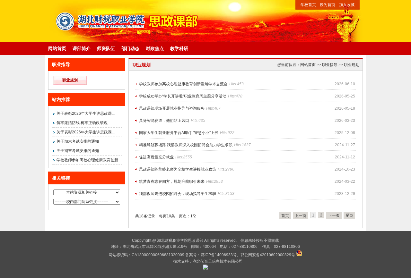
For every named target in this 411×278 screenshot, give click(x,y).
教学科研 (179, 48)
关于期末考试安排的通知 (78, 141)
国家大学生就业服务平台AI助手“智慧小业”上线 (178, 133)
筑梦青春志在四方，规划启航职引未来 (172, 181)
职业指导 (329, 65)
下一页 (334, 215)
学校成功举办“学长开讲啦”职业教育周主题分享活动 (182, 96)
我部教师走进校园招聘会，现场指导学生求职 (177, 193)
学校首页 (308, 5)
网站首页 (57, 48)
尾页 (349, 215)
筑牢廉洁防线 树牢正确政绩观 (82, 123)
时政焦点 (155, 48)
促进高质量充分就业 (156, 157)
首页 (285, 216)
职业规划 (70, 80)
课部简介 (82, 48)
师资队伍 (106, 48)
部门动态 (130, 48)
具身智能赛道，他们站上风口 (164, 120)
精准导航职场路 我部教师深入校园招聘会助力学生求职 (185, 145)
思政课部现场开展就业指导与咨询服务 (172, 108)
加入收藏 (346, 5)
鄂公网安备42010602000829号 (267, 255)
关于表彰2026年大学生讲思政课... (86, 113)
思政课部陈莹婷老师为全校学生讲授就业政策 (177, 169)
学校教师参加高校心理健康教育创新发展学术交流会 (183, 84)
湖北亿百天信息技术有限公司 (218, 261)
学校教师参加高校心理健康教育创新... (89, 160)
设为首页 (327, 5)
